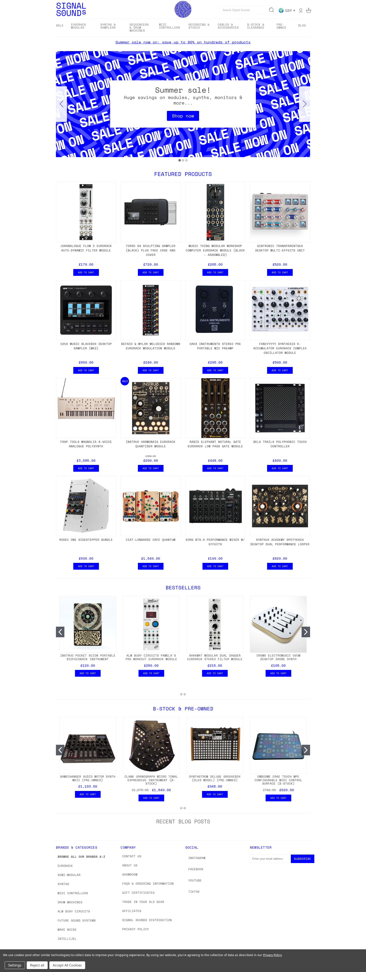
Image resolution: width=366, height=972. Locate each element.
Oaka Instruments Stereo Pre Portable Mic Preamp (215, 346)
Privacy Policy (135, 929)
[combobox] (248, 10)
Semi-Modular (69, 875)
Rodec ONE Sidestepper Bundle (86, 539)
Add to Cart (86, 272)
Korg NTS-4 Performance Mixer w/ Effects (215, 541)
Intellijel (67, 938)
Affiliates (131, 911)
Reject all (37, 965)
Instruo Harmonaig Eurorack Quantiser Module (150, 443)
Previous (355, 959)
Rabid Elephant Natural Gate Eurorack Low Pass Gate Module (215, 443)
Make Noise (67, 929)
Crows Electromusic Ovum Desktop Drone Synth (278, 657)
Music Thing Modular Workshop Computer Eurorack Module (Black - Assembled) (215, 250)
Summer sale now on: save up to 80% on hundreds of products (183, 42)
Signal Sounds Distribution (147, 920)
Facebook (196, 869)
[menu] (183, 28)
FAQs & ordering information (148, 883)
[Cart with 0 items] (308, 10)
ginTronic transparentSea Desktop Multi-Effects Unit (280, 248)
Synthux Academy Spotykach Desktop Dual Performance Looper (279, 541)
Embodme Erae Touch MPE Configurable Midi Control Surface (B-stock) (278, 780)
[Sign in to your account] (300, 10)
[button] (183, 116)
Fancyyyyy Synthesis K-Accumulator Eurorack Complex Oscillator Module (280, 348)
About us (129, 865)
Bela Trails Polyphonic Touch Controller (280, 443)
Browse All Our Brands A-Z (81, 856)
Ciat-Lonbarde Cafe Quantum (150, 539)
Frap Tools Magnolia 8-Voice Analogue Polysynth (86, 443)
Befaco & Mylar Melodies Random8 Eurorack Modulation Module (150, 346)
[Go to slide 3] (61, 104)
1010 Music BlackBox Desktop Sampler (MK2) (86, 346)
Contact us (131, 856)
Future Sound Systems (77, 920)
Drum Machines (70, 902)
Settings (14, 965)
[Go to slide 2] (304, 104)
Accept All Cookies (67, 965)
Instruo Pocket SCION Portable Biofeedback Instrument (87, 657)
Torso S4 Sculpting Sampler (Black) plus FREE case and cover (150, 250)
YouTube (195, 880)
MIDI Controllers (73, 893)
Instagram (196, 858)
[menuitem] (60, 25)
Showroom (129, 874)
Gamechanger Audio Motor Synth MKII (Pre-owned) (87, 778)
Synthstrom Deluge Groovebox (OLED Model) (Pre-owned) (215, 778)
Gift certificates (138, 892)
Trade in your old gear (143, 901)
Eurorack (65, 865)
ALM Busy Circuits (74, 911)
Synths (63, 884)
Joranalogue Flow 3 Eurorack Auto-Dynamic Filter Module (86, 248)
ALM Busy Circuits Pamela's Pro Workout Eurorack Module (151, 657)
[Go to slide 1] (179, 160)
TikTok (194, 891)
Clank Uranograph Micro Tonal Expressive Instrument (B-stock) (151, 780)
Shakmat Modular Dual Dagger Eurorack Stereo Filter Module (215, 657)
